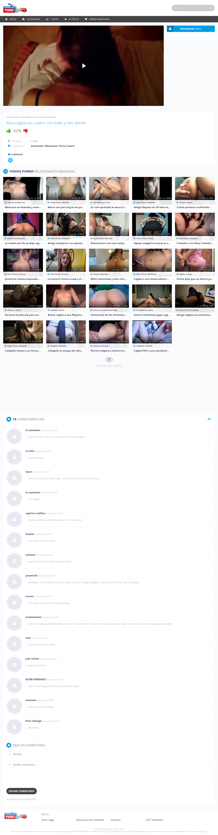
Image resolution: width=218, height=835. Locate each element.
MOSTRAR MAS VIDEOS (109, 365)
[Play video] (83, 66)
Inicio (13, 19)
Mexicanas (51, 145)
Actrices (74, 19)
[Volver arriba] (211, 829)
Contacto (115, 819)
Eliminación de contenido (90, 819)
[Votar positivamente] (8, 130)
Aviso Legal (47, 819)
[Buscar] (211, 8)
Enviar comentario (21, 791)
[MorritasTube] (15, 7)
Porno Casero (67, 145)
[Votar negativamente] (25, 130)
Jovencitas (16, 117)
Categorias (33, 19)
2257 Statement (154, 819)
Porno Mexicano (99, 19)
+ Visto (54, 19)
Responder (205, 430)
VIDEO (191, 28)
